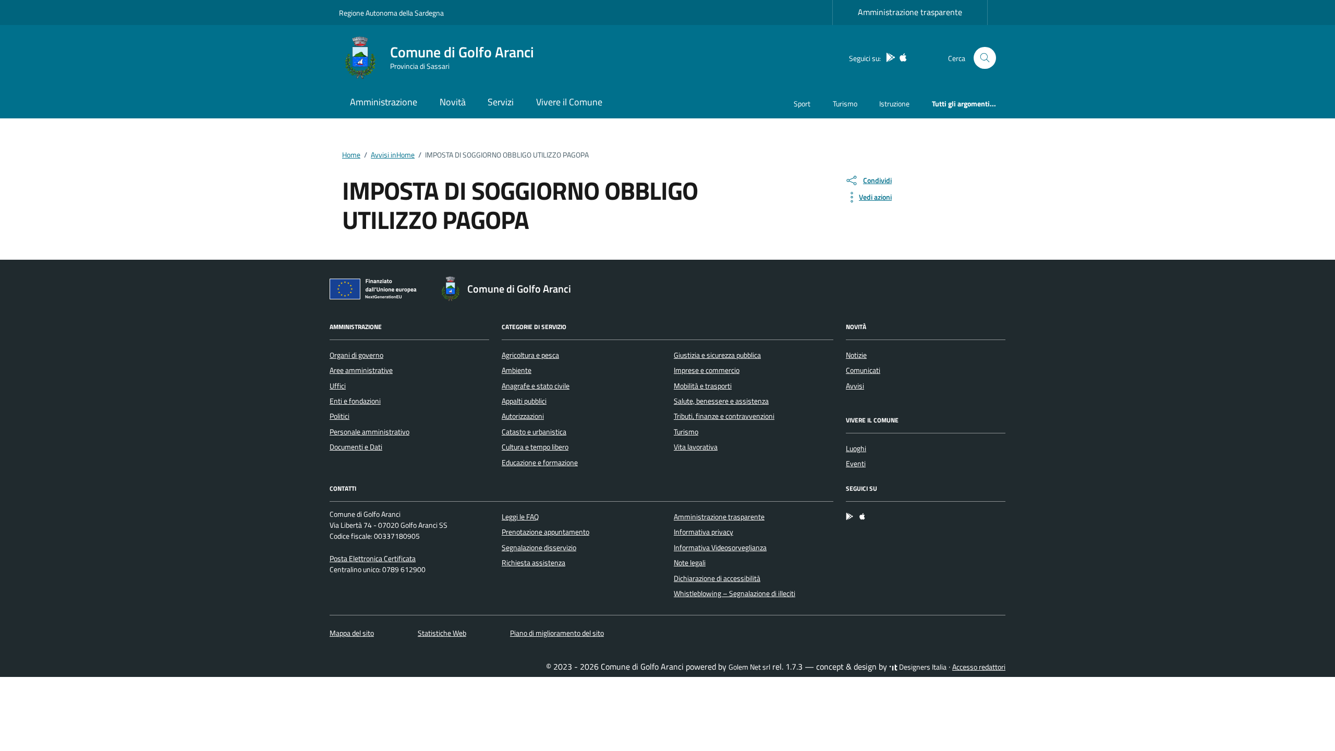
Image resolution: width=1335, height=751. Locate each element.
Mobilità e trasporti (703, 386)
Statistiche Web (442, 633)
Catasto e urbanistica (534, 432)
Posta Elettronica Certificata (373, 558)
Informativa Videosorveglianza (720, 547)
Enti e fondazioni (355, 401)
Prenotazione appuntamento (545, 532)
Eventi (856, 463)
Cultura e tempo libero (535, 447)
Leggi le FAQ (520, 517)
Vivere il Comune (569, 102)
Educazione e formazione (540, 462)
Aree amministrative (361, 370)
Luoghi (856, 448)
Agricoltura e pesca (530, 355)
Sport (802, 103)
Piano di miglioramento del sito (557, 633)
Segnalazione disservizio (539, 547)
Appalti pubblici (524, 401)
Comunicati (863, 370)
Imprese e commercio (706, 370)
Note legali (690, 562)
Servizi (501, 102)
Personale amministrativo (369, 432)
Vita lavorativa (696, 447)
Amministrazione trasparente (910, 12)
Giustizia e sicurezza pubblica (717, 355)
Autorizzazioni (523, 416)
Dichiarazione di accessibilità (717, 578)
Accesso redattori (978, 667)
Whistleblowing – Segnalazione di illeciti (734, 593)
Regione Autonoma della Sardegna (391, 12)
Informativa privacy (703, 532)
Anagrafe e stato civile (535, 386)
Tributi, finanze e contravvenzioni (724, 416)
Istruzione (894, 103)
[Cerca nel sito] (985, 58)
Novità (453, 102)
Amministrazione (383, 102)
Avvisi (855, 386)
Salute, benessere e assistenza (721, 401)
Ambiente (516, 370)
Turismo (845, 103)
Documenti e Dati (356, 447)
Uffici (338, 386)
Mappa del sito (352, 633)
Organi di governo (356, 355)
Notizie (856, 355)
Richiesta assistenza (533, 562)
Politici (339, 416)
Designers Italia (921, 667)
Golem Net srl (749, 667)
